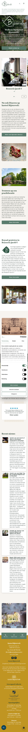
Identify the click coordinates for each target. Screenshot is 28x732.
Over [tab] (23, 341)
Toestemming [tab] (5, 341)
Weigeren (14, 394)
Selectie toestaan (14, 389)
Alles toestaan (14, 385)
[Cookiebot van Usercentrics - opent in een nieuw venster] (20, 337)
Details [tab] (14, 341)
